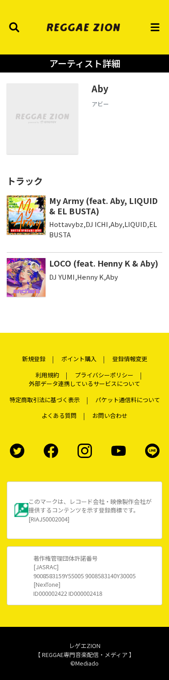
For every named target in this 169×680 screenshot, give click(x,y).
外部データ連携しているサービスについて (84, 383)
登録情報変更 (129, 358)
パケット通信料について (128, 399)
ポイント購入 (78, 358)
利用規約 (47, 375)
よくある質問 (59, 415)
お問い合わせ (110, 415)
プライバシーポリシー (104, 375)
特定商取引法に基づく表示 (44, 399)
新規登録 (34, 358)
